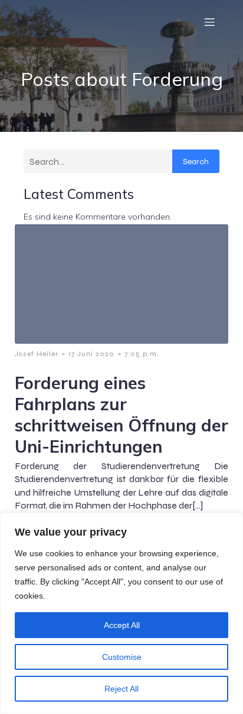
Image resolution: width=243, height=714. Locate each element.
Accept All (122, 625)
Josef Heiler (36, 354)
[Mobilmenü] (209, 22)
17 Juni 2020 (91, 354)
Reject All (121, 688)
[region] (121, 613)
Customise (122, 657)
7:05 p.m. (141, 354)
